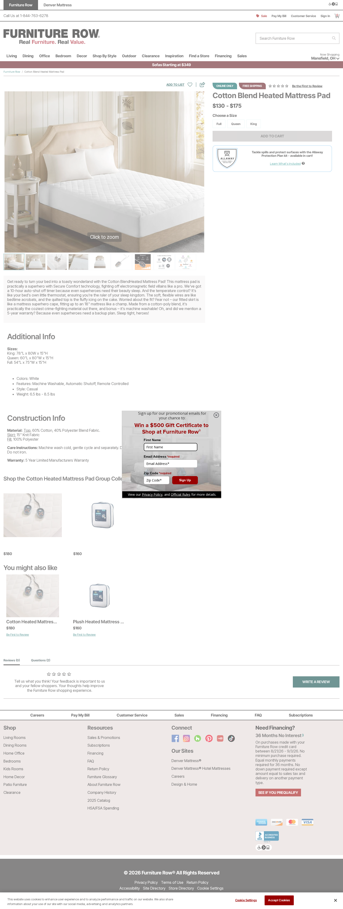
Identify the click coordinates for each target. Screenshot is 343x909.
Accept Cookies (279, 900)
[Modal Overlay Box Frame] (171, 455)
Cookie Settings (246, 900)
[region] (171, 900)
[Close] (335, 900)
